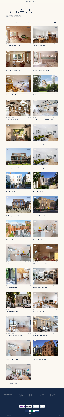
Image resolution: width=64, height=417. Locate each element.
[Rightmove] (29, 406)
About (36, 1)
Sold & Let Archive (21, 396)
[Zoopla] (22, 406)
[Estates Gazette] (42, 406)
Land (33, 1)
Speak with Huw (59, 1)
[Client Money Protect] (32, 411)
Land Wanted (30, 395)
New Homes (20, 394)
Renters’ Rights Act (42, 394)
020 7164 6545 (51, 396)
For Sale (27, 1)
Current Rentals (21, 395)
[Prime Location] (36, 406)
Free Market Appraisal (31, 396)
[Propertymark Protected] (36, 411)
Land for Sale (30, 394)
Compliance (41, 396)
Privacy (40, 395)
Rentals (30, 1)
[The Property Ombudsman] (27, 411)
